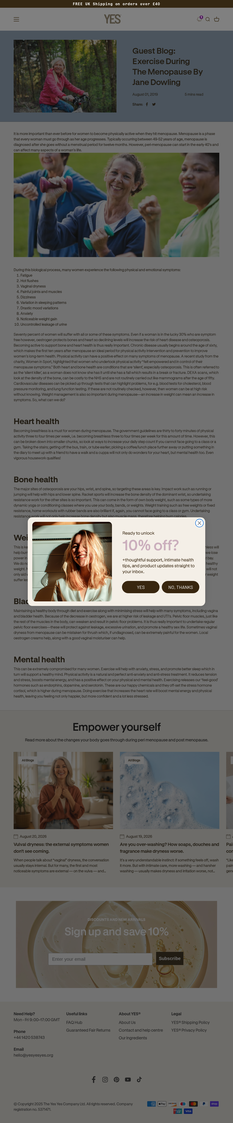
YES (141, 587)
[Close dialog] (199, 523)
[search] (207, 19)
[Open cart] (216, 19)
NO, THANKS (180, 587)
